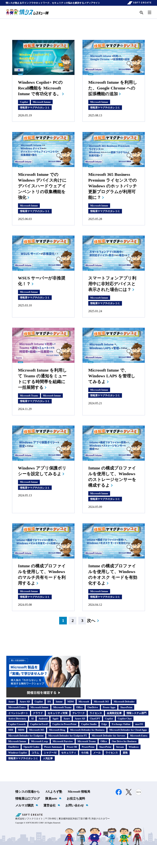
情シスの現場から (27, 791)
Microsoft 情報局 (79, 791)
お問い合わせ (74, 805)
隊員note (51, 798)
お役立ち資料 (76, 798)
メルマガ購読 (24, 805)
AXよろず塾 (53, 791)
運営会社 (49, 805)
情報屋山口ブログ (27, 798)
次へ (91, 620)
